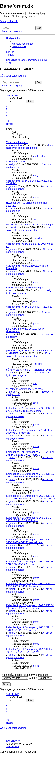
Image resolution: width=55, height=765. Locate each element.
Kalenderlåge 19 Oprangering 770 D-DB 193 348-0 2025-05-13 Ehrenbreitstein (30, 475)
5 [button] (6, 115)
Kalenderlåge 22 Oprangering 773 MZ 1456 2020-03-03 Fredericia (29, 431)
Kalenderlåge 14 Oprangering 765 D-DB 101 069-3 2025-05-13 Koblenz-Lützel (30, 585)
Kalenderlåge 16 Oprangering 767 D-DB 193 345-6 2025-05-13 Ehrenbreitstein (30, 541)
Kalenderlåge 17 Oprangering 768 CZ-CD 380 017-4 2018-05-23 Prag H (28, 519)
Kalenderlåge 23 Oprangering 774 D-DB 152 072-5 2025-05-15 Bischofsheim (30, 409)
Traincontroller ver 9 (17, 142)
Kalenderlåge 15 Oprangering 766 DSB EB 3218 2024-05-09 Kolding (29, 563)
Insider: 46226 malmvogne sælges (24, 287)
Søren (12, 208)
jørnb (11, 290)
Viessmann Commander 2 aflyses (24, 389)
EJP (11, 334)
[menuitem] (23, 43)
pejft (11, 372)
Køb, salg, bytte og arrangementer (29, 146)
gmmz (12, 186)
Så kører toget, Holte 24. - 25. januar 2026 (28, 369)
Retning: (33, 678)
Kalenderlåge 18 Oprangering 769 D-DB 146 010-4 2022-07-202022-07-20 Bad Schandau (30, 497)
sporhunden (15, 145)
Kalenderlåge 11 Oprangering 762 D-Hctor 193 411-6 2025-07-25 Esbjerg (29, 650)
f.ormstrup (14, 227)
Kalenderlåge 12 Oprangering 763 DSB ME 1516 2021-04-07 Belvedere (29, 628)
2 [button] (6, 107)
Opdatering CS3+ (15, 161)
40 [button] (7, 121)
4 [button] (6, 113)
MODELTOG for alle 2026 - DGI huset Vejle (29, 224)
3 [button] (6, 110)
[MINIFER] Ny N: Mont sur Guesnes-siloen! (29, 350)
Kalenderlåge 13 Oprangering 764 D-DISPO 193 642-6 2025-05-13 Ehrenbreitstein (30, 606)
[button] (12, 95)
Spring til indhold (9, 21)
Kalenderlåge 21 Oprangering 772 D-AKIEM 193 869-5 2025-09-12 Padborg (30, 453)
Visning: (6, 675)
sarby (12, 164)
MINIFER (14, 353)
